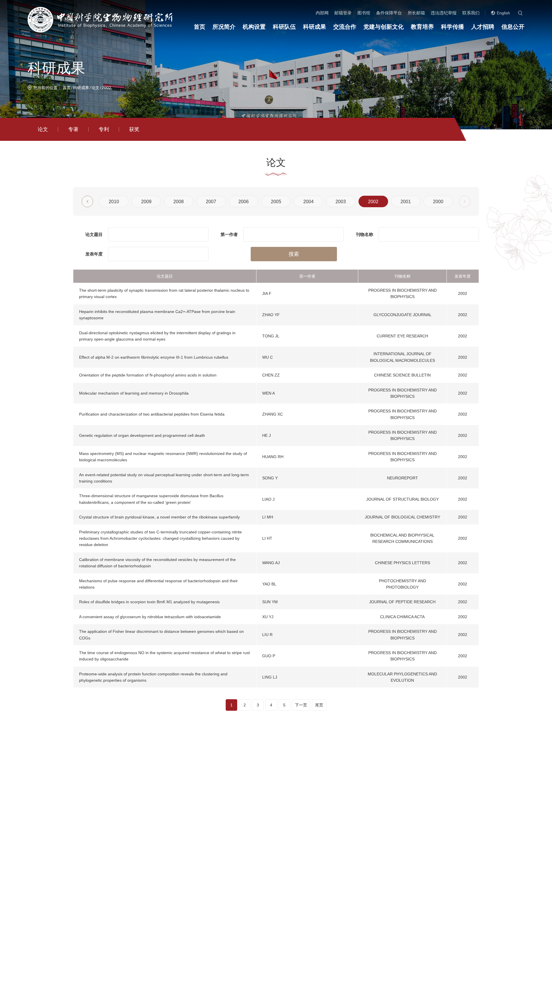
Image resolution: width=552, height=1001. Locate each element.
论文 (95, 87)
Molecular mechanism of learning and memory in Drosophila (134, 393)
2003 (341, 201)
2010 (114, 201)
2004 (308, 201)
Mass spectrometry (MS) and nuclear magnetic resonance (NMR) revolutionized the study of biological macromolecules (163, 456)
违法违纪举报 (444, 12)
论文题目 (94, 234)
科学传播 (452, 27)
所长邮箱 (416, 12)
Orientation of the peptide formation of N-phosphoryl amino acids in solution (147, 375)
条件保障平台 (389, 12)
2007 (211, 201)
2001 (405, 201)
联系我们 (471, 12)
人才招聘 (482, 27)
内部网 (322, 12)
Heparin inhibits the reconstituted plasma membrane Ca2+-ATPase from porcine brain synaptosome (157, 314)
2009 (146, 201)
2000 (438, 201)
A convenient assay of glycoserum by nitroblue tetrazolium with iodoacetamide (150, 616)
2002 (106, 87)
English (503, 13)
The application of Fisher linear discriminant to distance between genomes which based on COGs (161, 634)
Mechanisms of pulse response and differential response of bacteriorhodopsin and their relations (158, 584)
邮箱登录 (343, 12)
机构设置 (254, 27)
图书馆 (363, 12)
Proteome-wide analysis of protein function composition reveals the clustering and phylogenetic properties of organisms (153, 677)
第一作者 (229, 234)
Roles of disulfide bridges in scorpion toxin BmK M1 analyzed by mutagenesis (149, 602)
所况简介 (223, 27)
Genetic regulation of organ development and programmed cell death (142, 435)
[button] (87, 201)
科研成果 (314, 27)
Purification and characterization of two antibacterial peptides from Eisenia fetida (152, 414)
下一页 (301, 705)
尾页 (319, 705)
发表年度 (94, 253)
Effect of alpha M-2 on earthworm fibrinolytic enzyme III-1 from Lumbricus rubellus (153, 357)
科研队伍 (284, 27)
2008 (178, 201)
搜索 (294, 254)
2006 (243, 201)
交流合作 (344, 27)
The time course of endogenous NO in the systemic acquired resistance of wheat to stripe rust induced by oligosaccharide (164, 655)
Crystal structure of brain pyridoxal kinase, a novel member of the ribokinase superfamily (159, 517)
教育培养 (422, 27)
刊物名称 (364, 234)
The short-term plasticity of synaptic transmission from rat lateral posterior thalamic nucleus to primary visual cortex (164, 293)
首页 (199, 27)
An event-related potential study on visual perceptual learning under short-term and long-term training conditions (164, 477)
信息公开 (512, 27)
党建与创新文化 (383, 27)
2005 (276, 201)
